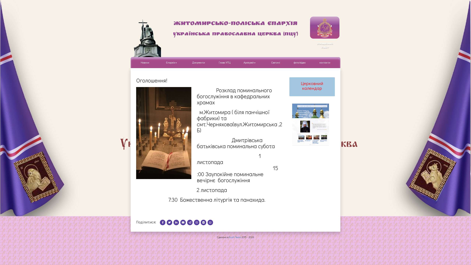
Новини (145, 62)
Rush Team (235, 237)
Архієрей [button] (249, 62)
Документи (198, 62)
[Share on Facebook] (163, 222)
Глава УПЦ (225, 62)
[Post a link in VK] (204, 222)
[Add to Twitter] (170, 222)
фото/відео (300, 62)
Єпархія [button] (170, 62)
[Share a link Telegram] (190, 222)
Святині (275, 62)
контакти (324, 62)
